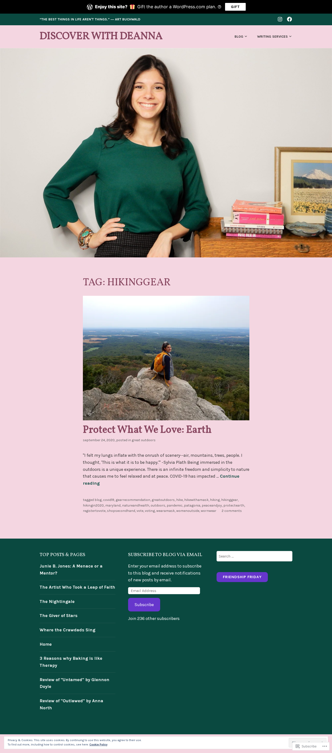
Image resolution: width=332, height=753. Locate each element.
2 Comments (232, 511)
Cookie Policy (98, 744)
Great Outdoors (144, 440)
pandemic (175, 505)
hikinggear (229, 500)
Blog (239, 36)
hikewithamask (196, 500)
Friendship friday (242, 577)
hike (179, 500)
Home (46, 644)
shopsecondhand (121, 511)
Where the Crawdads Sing (67, 630)
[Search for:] (254, 556)
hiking (215, 500)
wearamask (165, 511)
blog (98, 500)
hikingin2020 (93, 505)
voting (150, 511)
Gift (235, 6)
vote (140, 511)
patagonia (192, 505)
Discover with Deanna (101, 36)
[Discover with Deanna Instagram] (280, 19)
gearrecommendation (133, 500)
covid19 (108, 500)
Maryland (113, 505)
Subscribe (144, 604)
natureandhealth (135, 505)
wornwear (208, 511)
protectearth (233, 505)
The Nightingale (57, 601)
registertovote (94, 511)
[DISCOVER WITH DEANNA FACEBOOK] (289, 19)
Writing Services (272, 36)
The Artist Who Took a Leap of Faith (77, 587)
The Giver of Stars (59, 615)
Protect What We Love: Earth (147, 430)
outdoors (158, 505)
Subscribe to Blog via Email (165, 554)
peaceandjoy (212, 505)
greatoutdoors (163, 500)
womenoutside (187, 511)
